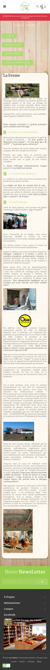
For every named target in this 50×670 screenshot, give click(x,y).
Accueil (14, 661)
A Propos (31, 661)
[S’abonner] (42, 581)
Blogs (39, 661)
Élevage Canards (13, 45)
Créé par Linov (41, 658)
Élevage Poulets (12, 54)
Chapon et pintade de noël (17, 63)
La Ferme (9, 36)
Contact (22, 661)
